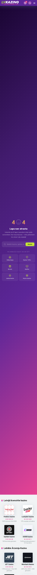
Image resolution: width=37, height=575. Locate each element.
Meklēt (30, 244)
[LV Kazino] (10, 2)
